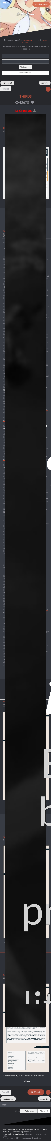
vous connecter (30, 40)
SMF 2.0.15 (7, 1129)
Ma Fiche (26, 1081)
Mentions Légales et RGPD (22, 1132)
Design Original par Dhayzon (13, 1134)
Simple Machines (27, 1129)
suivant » (44, 83)
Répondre (38, 1092)
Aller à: (17, 1111)
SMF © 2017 (16, 1129)
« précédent (7, 83)
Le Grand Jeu (25, 14)
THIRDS (25, 96)
